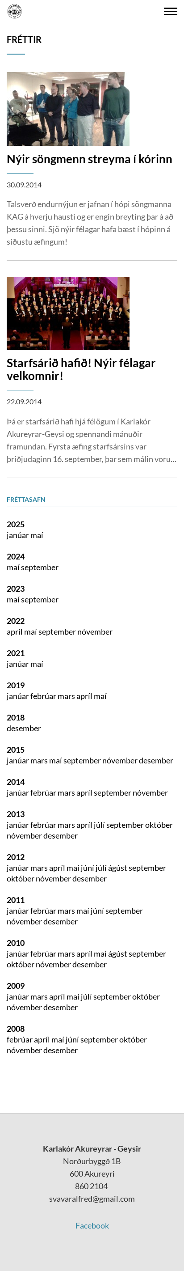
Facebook (92, 1225)
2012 (16, 857)
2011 (16, 900)
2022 (16, 621)
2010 (16, 943)
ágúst (118, 868)
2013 (16, 814)
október (159, 825)
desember (24, 728)
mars (67, 696)
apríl (15, 631)
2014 (16, 782)
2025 (16, 524)
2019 (16, 685)
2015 (16, 749)
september (40, 567)
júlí (100, 825)
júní (88, 868)
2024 (16, 556)
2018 (16, 717)
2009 (16, 986)
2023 (16, 588)
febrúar (44, 696)
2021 (16, 653)
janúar (18, 535)
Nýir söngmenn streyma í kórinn (89, 159)
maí (36, 535)
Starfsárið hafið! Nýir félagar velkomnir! (81, 369)
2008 (16, 1029)
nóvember (95, 631)
